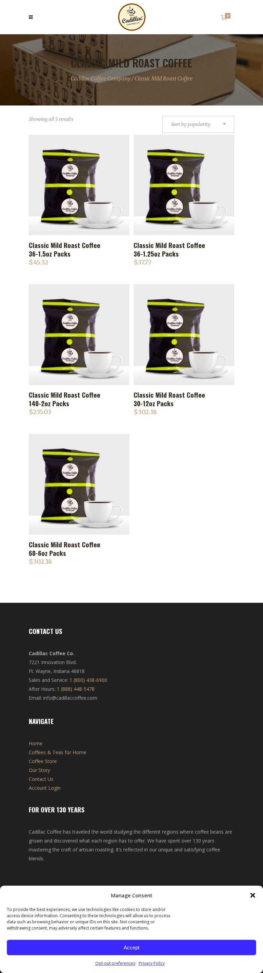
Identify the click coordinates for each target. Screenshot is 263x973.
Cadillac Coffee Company (100, 78)
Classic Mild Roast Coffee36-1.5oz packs (64, 249)
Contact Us (41, 779)
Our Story (39, 770)
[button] (252, 895)
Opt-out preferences (115, 963)
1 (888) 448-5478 (76, 689)
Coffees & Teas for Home (57, 752)
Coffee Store (43, 761)
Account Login (45, 788)
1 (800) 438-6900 (88, 680)
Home (35, 743)
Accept (131, 947)
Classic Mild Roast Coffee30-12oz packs (169, 399)
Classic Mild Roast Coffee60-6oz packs (64, 548)
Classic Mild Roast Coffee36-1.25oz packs (169, 249)
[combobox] (198, 124)
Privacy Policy (152, 963)
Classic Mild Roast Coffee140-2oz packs (64, 399)
